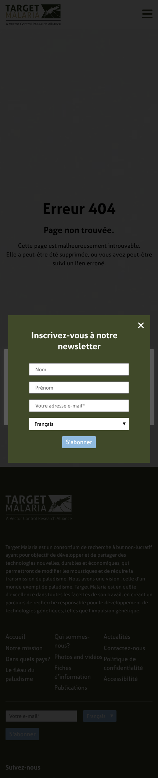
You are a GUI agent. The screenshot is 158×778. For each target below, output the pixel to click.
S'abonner (79, 442)
